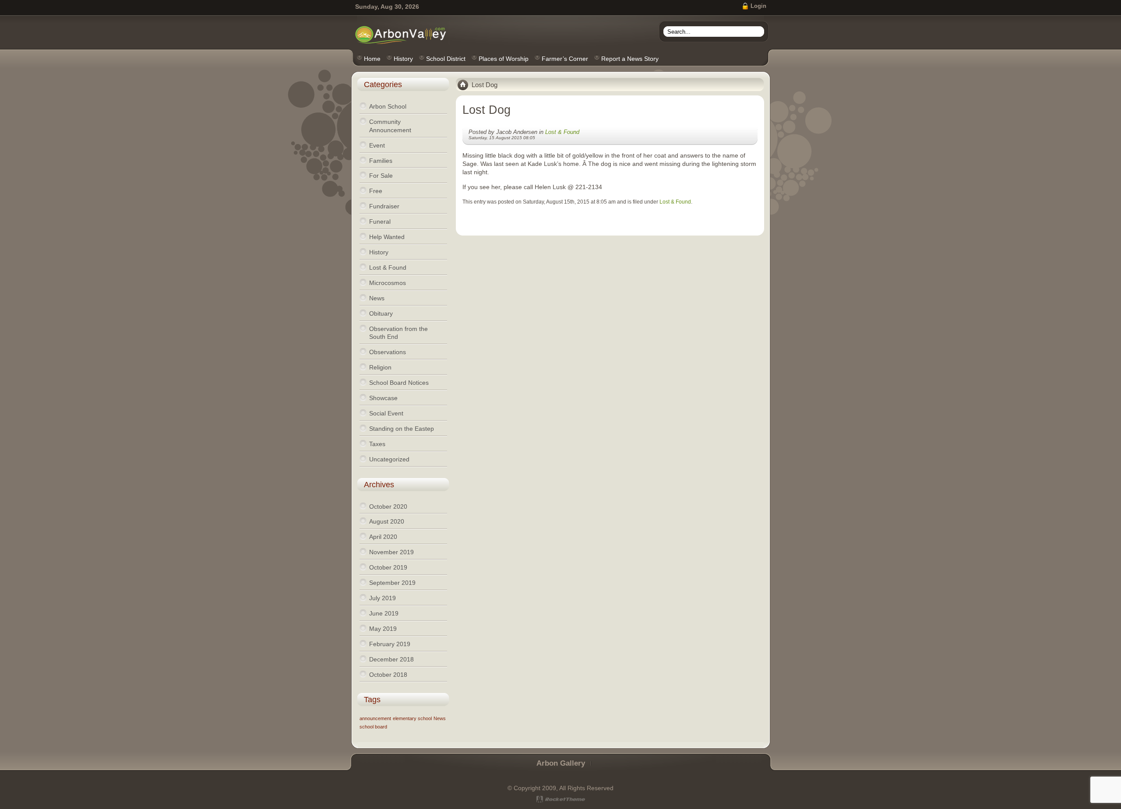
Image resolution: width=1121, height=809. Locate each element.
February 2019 (389, 643)
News (440, 718)
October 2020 (388, 506)
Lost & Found (562, 132)
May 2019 (383, 628)
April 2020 (383, 536)
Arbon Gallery (560, 763)
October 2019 (388, 567)
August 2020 (386, 521)
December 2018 (391, 659)
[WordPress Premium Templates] (560, 799)
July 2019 (382, 597)
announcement (375, 718)
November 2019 (391, 552)
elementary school (412, 718)
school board (373, 726)
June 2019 (383, 613)
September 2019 (392, 582)
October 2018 (388, 674)
